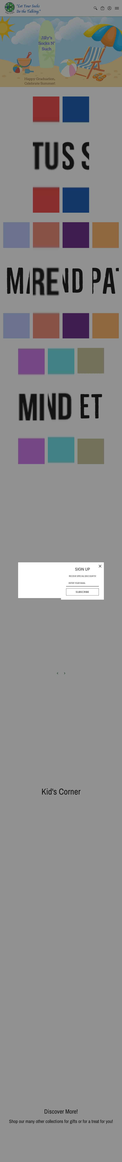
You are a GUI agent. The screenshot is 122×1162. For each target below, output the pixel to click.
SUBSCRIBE (82, 592)
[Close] (100, 566)
